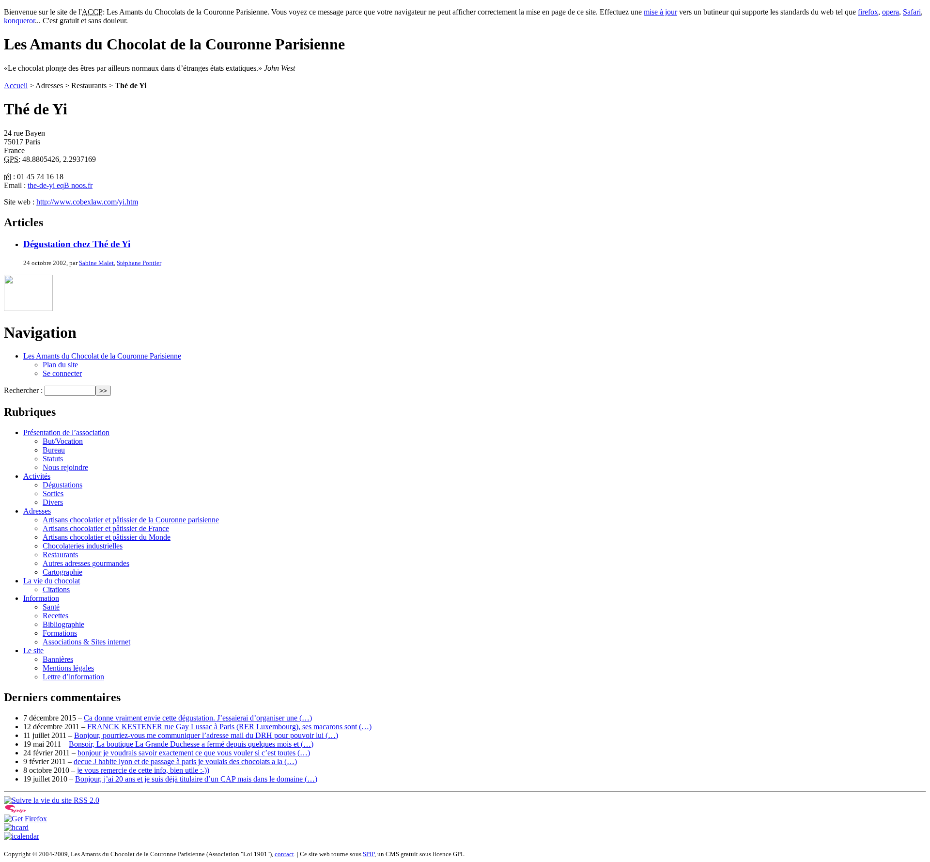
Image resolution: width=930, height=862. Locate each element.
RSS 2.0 (85, 800)
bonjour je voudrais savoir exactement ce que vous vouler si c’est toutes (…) (194, 753)
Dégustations (62, 485)
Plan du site (60, 364)
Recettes (55, 615)
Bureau (54, 450)
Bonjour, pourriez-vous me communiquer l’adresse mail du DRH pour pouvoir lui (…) (206, 735)
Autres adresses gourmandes (86, 563)
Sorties (53, 493)
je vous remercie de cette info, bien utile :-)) (143, 770)
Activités (36, 476)
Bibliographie (63, 624)
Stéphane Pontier (139, 262)
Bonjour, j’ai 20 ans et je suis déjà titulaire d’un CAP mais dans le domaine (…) (196, 779)
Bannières (58, 659)
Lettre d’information (73, 677)
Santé (51, 607)
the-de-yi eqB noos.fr (60, 185)
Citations (56, 589)
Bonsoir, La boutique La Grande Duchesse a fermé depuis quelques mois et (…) (191, 744)
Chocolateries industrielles (83, 546)
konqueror (19, 20)
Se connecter (62, 373)
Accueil (16, 85)
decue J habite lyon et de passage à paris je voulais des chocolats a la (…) (185, 761)
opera (890, 12)
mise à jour (660, 12)
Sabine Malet (96, 262)
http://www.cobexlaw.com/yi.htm (87, 202)
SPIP (368, 854)
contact (284, 854)
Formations (60, 633)
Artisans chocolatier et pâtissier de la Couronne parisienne (131, 520)
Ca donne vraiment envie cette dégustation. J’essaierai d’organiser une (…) (198, 718)
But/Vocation (63, 441)
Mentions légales (68, 668)
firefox (868, 12)
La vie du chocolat (51, 581)
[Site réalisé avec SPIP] (15, 810)
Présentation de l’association (66, 432)
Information (41, 598)
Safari (912, 12)
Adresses (37, 511)
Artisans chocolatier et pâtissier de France (106, 528)
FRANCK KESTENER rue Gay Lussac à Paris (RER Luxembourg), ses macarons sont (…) (229, 726)
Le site (33, 650)
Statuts (53, 459)
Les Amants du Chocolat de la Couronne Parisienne (102, 356)
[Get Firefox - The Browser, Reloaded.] (25, 819)
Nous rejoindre (65, 467)
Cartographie (62, 572)
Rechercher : (23, 390)
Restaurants (60, 554)
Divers (53, 502)
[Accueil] (28, 308)
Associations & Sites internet (86, 642)
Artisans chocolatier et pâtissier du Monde (106, 537)
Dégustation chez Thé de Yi (76, 244)
